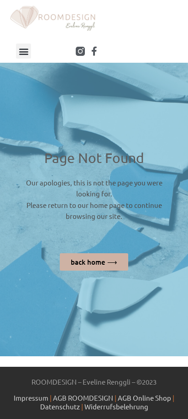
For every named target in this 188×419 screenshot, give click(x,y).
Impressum (31, 397)
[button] (23, 51)
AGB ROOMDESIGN (84, 397)
